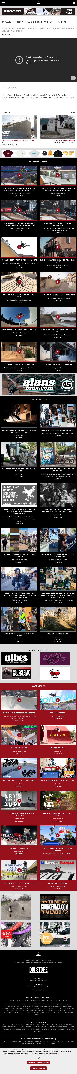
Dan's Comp (22, 1041)
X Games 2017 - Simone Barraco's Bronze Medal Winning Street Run (19, 224)
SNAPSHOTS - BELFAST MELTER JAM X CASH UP (19, 555)
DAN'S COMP (60, 1025)
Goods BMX (39, 1041)
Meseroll (47, 1041)
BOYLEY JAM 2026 (57, 713)
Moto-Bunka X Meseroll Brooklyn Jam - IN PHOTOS (58, 555)
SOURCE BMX (22, 1029)
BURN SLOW (28, 1025)
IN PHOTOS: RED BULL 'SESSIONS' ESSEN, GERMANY (19, 470)
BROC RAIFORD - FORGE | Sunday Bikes (19, 781)
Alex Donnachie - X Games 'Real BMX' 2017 (58, 331)
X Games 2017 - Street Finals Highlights (57, 224)
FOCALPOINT (69, 1025)
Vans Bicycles (50, 1043)
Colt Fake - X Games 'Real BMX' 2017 (19, 364)
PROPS (72, 1027)
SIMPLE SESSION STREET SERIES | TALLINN (58, 849)
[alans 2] (38, 384)
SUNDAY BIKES (32, 1029)
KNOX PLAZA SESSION (19, 848)
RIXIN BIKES (13, 1029)
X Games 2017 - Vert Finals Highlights (19, 260)
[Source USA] (19, 673)
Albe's (5, 1041)
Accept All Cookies (38, 1068)
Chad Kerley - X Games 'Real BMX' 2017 (19, 330)
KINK (22, 1027)
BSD (21, 1025)
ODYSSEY (59, 1027)
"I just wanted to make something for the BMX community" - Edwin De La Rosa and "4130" (19, 595)
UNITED (60, 1029)
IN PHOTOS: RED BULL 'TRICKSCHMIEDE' (57, 430)
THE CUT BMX (50, 1025)
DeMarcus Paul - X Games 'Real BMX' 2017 (19, 296)
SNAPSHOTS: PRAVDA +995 (58, 634)
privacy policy (55, 1053)
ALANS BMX (6, 1025)
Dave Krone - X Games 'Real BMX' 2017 (57, 295)
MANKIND (45, 1027)
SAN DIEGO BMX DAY (19, 748)
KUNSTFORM (30, 1027)
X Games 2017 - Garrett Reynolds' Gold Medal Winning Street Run (19, 189)
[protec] (19, 907)
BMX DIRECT (15, 1025)
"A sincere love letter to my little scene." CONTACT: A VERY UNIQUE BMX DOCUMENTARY (57, 595)
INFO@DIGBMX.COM (40, 990)
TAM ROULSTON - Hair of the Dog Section (57, 814)
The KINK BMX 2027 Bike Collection (19, 713)
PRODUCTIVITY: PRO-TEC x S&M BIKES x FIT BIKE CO (57, 470)
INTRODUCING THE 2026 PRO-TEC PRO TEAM (19, 635)
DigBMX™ (50, 960)
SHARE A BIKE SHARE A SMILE (47, 1029)
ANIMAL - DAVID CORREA (64, 140)
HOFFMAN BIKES (7, 1027)
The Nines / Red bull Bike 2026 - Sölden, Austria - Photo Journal (57, 511)
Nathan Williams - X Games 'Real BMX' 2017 (57, 261)
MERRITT (52, 1027)
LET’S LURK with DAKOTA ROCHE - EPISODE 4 (19, 814)
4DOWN (40, 1031)
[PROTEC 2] (38, 11)
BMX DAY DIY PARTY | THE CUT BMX (19, 883)
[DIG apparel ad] (38, 153)
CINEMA (35, 1025)
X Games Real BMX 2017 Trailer (57, 364)
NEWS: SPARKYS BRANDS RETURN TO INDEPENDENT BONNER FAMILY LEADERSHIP (19, 512)
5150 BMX (30, 1041)
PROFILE (65, 1027)
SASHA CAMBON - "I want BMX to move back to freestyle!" (19, 431)
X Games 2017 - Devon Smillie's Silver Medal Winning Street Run (57, 189)
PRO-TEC (6, 1029)
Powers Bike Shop (58, 1041)
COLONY (41, 1025)
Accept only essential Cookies (38, 1062)
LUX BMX (37, 1027)
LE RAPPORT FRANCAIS (57, 883)
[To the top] (38, 954)
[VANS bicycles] (58, 673)
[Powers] (58, 658)
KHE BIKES (17, 1027)
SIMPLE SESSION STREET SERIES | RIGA (57, 781)
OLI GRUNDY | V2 (58, 748)
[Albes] (19, 658)
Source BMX (31, 1043)
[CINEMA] (19, 934)
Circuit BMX (13, 1041)
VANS (66, 1029)
